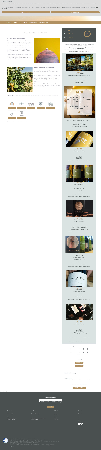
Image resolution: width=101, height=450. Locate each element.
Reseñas (32, 417)
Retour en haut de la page (4, 391)
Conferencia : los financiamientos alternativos (38, 418)
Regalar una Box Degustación (12, 418)
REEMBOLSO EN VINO (27, 17)
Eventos (79, 414)
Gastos (55, 418)
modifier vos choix (60, 7)
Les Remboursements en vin (41, 97)
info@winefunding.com (81, 48)
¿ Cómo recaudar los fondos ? (35, 413)
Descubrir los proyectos (11, 419)
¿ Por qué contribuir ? (10, 414)
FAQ (8, 417)
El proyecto (8, 22)
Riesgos (55, 417)
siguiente (82, 384)
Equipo (55, 413)
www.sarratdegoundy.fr (22, 121)
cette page (78, 51)
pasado (85, 384)
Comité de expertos (57, 414)
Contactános (80, 413)
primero (73, 384)
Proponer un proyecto (34, 419)
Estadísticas (56, 419)
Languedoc (20, 17)
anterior (76, 384)
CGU (79, 417)
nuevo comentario (79, 365)
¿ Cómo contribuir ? (10, 413)
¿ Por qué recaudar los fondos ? (36, 414)
